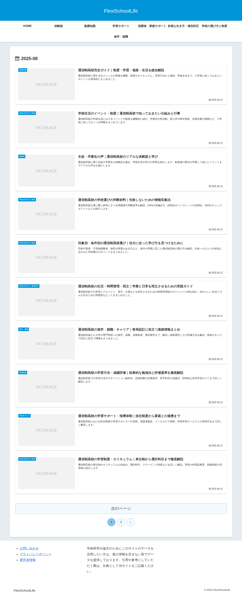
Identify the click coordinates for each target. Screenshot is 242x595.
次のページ (121, 508)
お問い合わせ (29, 548)
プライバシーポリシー (36, 554)
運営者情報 (28, 560)
